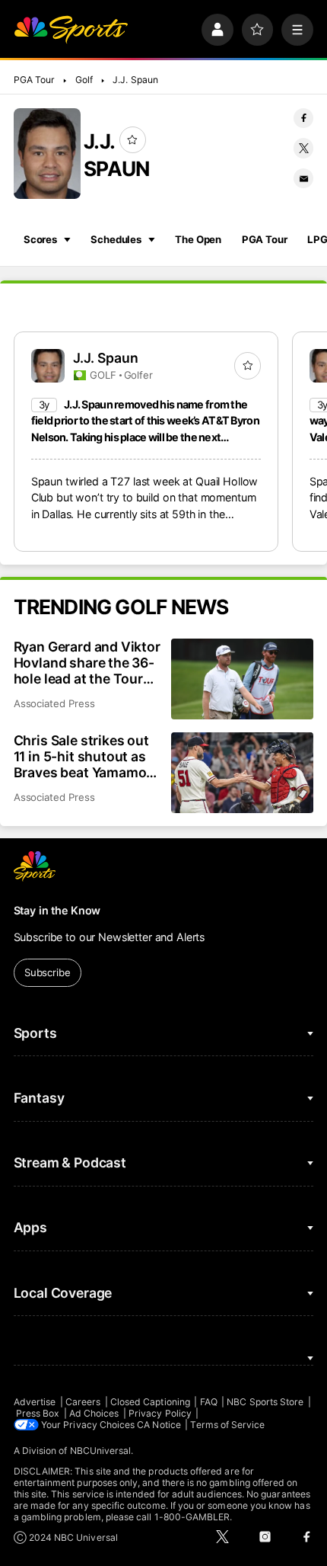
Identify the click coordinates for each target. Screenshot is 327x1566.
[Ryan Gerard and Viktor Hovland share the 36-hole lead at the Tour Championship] (242, 679)
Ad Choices (94, 1413)
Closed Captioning (150, 1401)
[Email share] (303, 178)
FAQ (208, 1401)
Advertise (35, 1401)
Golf (84, 79)
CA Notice (159, 1424)
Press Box (38, 1413)
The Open (198, 239)
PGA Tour (35, 79)
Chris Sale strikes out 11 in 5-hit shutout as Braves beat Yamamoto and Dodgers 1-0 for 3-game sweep (87, 756)
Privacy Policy (160, 1413)
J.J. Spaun (135, 79)
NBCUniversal (101, 1450)
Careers (82, 1401)
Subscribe (47, 972)
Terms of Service (227, 1424)
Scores (40, 239)
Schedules (115, 239)
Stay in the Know (57, 910)
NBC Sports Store (265, 1401)
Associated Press (54, 703)
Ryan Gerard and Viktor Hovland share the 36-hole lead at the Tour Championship (87, 663)
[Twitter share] (303, 148)
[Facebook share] (303, 118)
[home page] (71, 30)
